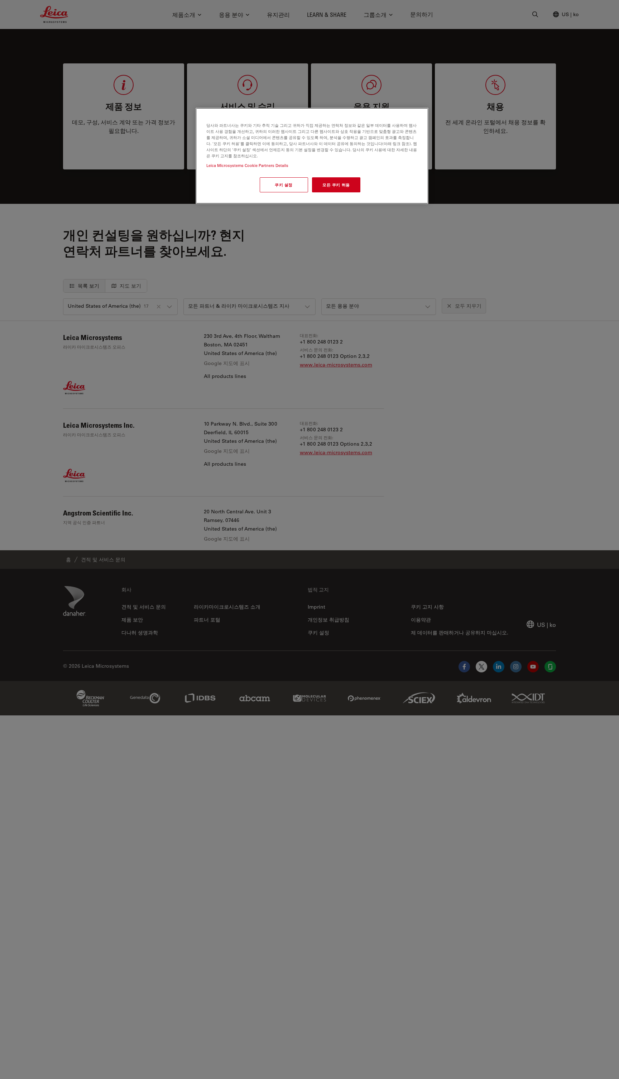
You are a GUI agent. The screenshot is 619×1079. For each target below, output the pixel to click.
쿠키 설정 (284, 185)
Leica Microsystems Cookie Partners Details (247, 165)
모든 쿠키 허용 (336, 185)
